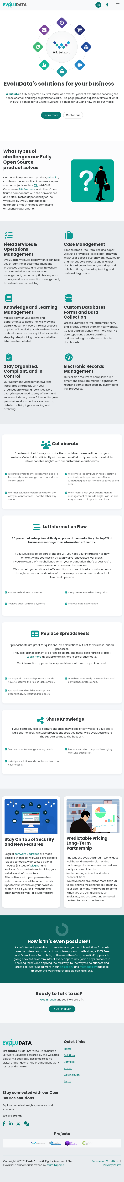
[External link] (4, 1123)
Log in (67, 1081)
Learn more (51, 115)
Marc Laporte (55, 1165)
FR (98, 5)
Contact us (73, 115)
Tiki (36, 185)
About (68, 1068)
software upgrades (27, 854)
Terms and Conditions (105, 1161)
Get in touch (48, 999)
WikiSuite (12, 94)
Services (69, 1062)
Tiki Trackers (27, 189)
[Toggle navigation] (117, 5)
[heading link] (117, 84)
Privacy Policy (112, 1165)
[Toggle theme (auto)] (107, 5)
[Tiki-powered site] (16, 4)
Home (68, 1049)
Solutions (69, 1055)
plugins (34, 865)
